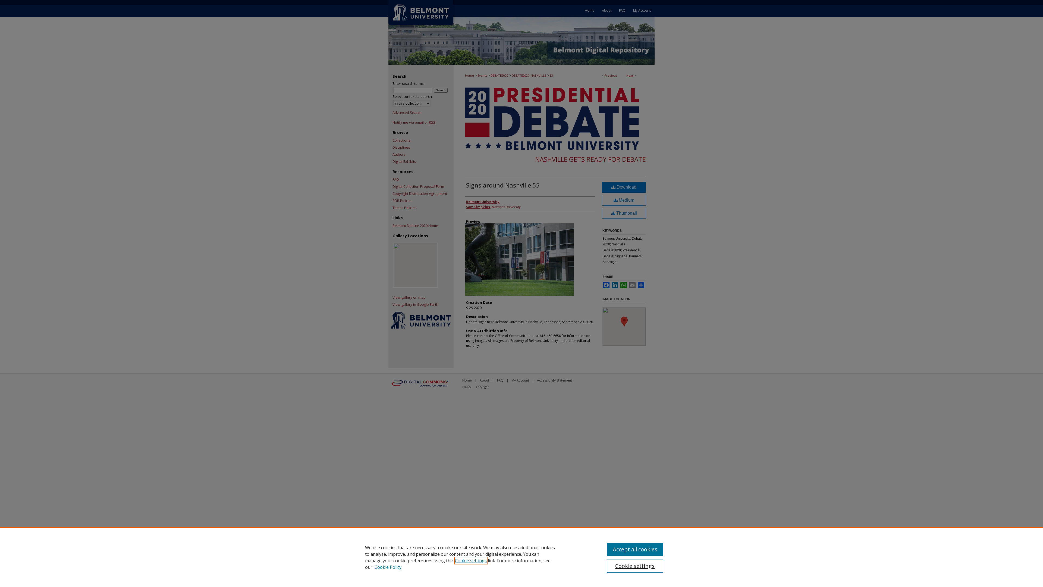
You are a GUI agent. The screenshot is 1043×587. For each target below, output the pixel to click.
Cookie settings (471, 561)
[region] (521, 557)
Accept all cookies (635, 549)
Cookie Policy (388, 567)
